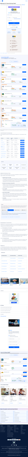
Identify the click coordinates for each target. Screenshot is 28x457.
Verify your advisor (23, 432)
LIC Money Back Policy (12, 263)
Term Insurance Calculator (3, 415)
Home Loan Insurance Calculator (17, 421)
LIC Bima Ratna (2, 149)
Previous (24, 386)
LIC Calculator (2, 411)
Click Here (22, 140)
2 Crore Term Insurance (16, 418)
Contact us (22, 431)
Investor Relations (23, 433)
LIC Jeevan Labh (23, 164)
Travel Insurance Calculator (10, 434)
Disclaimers (2, 290)
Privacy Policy (18, 25)
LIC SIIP (17, 164)
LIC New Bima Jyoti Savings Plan (4, 396)
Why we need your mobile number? (17, 18)
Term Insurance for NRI (3, 414)
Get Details (24, 64)
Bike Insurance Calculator (10, 436)
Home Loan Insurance (3, 421)
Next (14, 347)
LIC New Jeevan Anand (4, 168)
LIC (9, 134)
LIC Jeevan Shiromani (3, 153)
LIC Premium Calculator (4, 271)
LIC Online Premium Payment (4, 263)
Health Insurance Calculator (10, 433)
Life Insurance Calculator (3, 418)
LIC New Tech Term (3, 155)
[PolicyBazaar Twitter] (13, 445)
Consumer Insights (16, 431)
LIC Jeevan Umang (10, 168)
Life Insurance (15, 415)
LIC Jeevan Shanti (10, 165)
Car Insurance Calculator (10, 435)
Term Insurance (16, 414)
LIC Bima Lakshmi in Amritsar (13, 396)
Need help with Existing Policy (14, 336)
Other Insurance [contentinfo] (3, 431)
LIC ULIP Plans (19, 263)
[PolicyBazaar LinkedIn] (14, 445)
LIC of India (3, 164)
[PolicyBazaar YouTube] (16, 445)
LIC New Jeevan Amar (3, 151)
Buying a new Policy (12, 335)
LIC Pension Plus (12, 271)
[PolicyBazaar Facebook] (11, 445)
